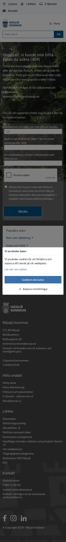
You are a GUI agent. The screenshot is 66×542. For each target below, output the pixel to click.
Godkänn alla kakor (33, 279)
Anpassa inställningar (35, 289)
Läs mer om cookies (16, 269)
